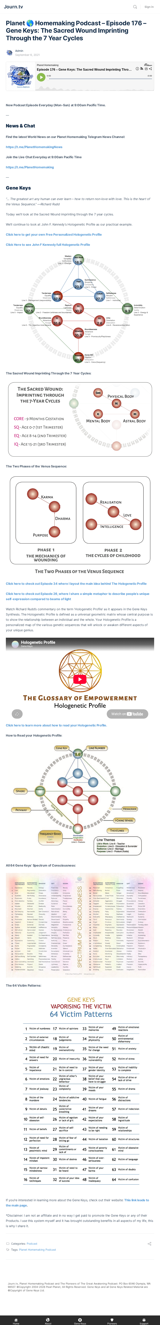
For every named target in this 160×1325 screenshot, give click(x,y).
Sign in (149, 6)
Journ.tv (13, 7)
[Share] (149, 1244)
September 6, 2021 (27, 54)
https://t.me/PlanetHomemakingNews (34, 147)
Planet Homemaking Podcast (37, 1249)
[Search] (135, 6)
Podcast (32, 1243)
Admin (19, 50)
